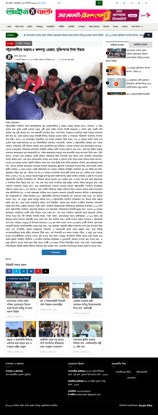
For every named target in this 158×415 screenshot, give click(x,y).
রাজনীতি (71, 26)
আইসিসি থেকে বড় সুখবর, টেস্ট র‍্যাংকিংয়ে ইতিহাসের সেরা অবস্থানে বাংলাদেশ (52, 343)
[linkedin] (139, 3)
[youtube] (146, 3)
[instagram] (131, 3)
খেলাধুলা (81, 26)
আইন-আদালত (94, 26)
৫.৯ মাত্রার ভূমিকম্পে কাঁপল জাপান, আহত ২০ (119, 35)
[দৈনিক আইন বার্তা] (29, 11)
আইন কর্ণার (19, 26)
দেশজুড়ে (39, 26)
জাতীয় (29, 26)
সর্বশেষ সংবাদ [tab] (117, 45)
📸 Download (54, 252)
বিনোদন (106, 26)
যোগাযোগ (131, 377)
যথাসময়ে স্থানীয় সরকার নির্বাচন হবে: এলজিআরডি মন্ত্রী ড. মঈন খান (87, 343)
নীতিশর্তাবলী (142, 372)
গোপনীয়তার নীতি (123, 372)
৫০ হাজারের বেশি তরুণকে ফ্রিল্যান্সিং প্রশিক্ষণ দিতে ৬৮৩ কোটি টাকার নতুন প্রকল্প (138, 84)
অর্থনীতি (61, 26)
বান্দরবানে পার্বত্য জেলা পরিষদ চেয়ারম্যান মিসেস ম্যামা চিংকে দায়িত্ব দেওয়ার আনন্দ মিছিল (57, 35)
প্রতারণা (125, 26)
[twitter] (124, 3)
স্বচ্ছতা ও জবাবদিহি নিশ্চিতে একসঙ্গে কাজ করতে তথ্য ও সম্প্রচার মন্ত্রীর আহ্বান (19, 343)
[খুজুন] (99, 3)
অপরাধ (115, 26)
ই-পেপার (42, 3)
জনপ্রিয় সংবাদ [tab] (140, 44)
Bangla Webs (145, 405)
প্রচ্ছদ (9, 26)
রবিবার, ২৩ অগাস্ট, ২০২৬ (15, 317)
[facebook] (117, 3)
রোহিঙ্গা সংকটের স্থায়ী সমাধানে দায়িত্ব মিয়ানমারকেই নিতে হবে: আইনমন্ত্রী (87, 304)
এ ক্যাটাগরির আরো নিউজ (18, 278)
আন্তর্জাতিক (51, 26)
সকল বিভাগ (135, 26)
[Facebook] (9, 271)
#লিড (20, 43)
